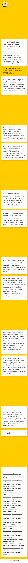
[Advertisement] (14, 23)
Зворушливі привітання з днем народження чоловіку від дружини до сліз (13, 475)
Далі (9, 433)
